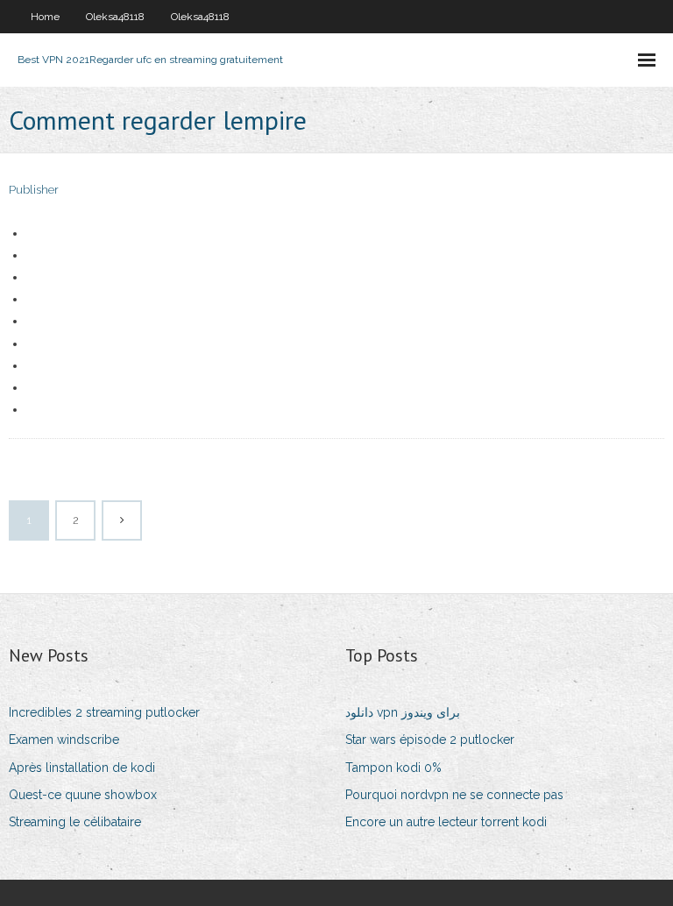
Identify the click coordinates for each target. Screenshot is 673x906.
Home (45, 17)
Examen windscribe (64, 740)
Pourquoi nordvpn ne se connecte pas (454, 795)
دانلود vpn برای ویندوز (402, 712)
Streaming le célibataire (75, 822)
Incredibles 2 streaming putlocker (104, 712)
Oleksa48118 (115, 17)
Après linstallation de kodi (82, 768)
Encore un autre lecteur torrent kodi (446, 822)
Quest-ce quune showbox (83, 795)
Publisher (34, 189)
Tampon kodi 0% (393, 768)
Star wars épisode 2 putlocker (429, 740)
